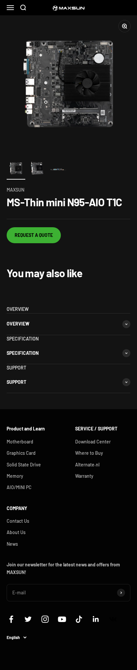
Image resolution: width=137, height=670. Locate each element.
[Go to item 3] (58, 169)
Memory (15, 476)
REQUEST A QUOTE (34, 235)
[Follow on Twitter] (28, 619)
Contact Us (18, 521)
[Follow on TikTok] (78, 619)
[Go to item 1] (16, 169)
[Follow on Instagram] (45, 619)
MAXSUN (15, 190)
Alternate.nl (87, 464)
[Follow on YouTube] (62, 619)
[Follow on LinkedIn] (95, 619)
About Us (16, 532)
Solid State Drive (24, 464)
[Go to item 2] (37, 169)
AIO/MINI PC (19, 487)
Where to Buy (89, 453)
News (12, 544)
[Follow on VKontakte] (112, 619)
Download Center (93, 441)
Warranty (84, 476)
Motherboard (20, 441)
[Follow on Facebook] (11, 619)
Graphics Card (21, 453)
